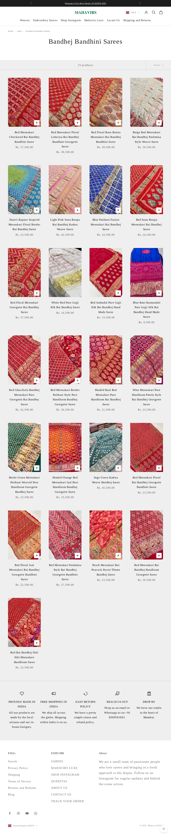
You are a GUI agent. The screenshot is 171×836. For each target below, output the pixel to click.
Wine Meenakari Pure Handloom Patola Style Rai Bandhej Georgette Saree (146, 397)
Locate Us (113, 20)
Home (10, 31)
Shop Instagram (71, 20)
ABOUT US (59, 787)
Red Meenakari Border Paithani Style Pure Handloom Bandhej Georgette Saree (65, 397)
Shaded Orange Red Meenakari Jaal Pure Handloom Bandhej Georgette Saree (65, 484)
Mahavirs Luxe (94, 20)
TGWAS (159, 825)
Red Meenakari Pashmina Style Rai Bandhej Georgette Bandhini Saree (65, 572)
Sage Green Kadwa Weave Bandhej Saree (106, 480)
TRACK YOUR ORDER (67, 801)
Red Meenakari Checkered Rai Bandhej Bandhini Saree (24, 137)
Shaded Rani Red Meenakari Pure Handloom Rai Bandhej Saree (106, 397)
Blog (11, 794)
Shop (19, 31)
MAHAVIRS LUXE (64, 768)
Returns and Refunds (22, 787)
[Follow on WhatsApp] (35, 813)
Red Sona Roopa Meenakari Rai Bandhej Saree (146, 224)
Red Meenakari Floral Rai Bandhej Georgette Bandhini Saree (146, 482)
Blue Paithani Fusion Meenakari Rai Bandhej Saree (106, 224)
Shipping (14, 774)
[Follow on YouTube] (27, 813)
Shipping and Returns (137, 20)
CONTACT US (61, 794)
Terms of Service (19, 781)
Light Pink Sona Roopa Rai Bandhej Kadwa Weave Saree (65, 224)
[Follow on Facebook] (9, 813)
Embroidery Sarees (45, 20)
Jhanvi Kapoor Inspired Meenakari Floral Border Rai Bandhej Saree (24, 224)
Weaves (25, 20)
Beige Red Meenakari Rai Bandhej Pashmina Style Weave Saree (146, 137)
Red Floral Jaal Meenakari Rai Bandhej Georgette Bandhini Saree (24, 572)
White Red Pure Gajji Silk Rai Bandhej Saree (65, 305)
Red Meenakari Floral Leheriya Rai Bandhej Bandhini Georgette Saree (65, 139)
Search (12, 761)
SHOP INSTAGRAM (65, 774)
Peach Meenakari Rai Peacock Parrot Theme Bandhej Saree (106, 570)
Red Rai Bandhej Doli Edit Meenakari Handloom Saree (24, 657)
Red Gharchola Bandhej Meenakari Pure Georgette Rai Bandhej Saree (24, 397)
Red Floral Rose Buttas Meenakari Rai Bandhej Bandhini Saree (106, 137)
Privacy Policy (18, 768)
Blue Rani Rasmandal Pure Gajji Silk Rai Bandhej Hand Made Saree (146, 310)
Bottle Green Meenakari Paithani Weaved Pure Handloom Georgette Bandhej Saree (24, 484)
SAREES (57, 761)
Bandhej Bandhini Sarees (38, 31)
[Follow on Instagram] (18, 813)
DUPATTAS (59, 781)
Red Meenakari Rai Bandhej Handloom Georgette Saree (146, 570)
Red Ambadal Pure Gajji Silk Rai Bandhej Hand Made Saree (106, 307)
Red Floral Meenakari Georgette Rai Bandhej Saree (24, 307)
